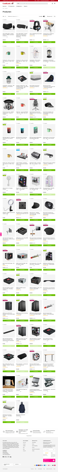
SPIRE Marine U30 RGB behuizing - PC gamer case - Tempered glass (48, 264)
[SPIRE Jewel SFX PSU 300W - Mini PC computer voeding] (22, 256)
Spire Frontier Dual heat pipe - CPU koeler (8, 264)
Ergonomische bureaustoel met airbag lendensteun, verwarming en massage (36, 113)
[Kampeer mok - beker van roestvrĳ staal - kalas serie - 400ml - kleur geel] (9, 156)
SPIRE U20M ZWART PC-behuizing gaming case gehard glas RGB (35, 339)
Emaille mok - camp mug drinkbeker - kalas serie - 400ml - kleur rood (22, 112)
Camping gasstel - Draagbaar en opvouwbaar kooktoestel (48, 34)
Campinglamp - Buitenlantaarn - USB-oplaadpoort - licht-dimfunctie (49, 61)
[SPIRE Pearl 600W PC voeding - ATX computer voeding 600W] (36, 281)
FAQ (35, 0)
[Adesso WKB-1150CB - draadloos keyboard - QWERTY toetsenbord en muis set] (9, 27)
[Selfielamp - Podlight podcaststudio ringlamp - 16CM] (9, 205)
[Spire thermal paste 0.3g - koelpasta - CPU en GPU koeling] (49, 306)
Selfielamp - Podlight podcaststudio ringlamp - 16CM (9, 213)
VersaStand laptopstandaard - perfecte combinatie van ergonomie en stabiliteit (36, 390)
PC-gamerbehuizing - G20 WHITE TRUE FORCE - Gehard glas (48, 189)
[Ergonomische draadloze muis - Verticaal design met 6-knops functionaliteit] (49, 105)
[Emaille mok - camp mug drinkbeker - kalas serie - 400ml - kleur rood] (22, 105)
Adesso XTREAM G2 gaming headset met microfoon (36, 34)
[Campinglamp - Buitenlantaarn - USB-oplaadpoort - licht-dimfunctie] (49, 53)
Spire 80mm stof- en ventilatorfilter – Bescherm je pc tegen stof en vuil (22, 213)
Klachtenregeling (34, 445)
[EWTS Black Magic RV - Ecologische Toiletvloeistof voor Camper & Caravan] (9, 130)
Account (24, 450)
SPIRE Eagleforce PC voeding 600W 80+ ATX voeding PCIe (22, 238)
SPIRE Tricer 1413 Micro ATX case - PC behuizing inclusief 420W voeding (22, 339)
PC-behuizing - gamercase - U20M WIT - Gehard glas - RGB (35, 189)
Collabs (24, 445)
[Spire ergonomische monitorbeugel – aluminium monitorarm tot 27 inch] (36, 231)
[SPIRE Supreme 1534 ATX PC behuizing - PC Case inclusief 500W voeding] (9, 306)
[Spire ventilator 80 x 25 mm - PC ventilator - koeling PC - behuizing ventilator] (9, 357)
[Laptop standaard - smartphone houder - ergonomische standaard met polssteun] (22, 156)
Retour (33, 444)
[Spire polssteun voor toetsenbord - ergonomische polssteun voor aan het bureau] (49, 281)
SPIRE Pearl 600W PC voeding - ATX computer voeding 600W (36, 288)
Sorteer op (10, 16)
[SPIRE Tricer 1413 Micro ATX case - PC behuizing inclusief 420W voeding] (22, 331)
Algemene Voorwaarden (36, 449)
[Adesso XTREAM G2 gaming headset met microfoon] (36, 27)
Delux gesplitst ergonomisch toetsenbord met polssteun (34, 86)
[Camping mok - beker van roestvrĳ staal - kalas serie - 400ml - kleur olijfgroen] (22, 53)
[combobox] (32, 3)
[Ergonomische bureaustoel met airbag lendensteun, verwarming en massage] (36, 105)
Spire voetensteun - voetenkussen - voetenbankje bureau (22, 364)
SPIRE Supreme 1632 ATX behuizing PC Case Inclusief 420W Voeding (35, 314)
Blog (23, 449)
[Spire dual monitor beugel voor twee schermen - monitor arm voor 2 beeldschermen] (9, 231)
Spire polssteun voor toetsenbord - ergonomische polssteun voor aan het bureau (49, 288)
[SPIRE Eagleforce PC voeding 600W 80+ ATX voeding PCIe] (22, 231)
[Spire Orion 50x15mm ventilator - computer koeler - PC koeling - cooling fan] (9, 281)
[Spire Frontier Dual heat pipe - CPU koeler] (9, 256)
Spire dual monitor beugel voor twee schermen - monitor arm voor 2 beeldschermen (9, 238)
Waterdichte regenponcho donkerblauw (20, 415)
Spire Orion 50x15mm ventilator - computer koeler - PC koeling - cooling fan (8, 288)
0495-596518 (6, 453)
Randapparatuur (19, 6)
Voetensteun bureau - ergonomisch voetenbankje (49, 390)
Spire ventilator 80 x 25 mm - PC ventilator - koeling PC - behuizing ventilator (8, 365)
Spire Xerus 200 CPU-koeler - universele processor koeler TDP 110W (35, 365)
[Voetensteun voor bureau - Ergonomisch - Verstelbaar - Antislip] (9, 408)
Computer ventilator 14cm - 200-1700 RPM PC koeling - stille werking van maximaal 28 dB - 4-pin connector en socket (22, 87)
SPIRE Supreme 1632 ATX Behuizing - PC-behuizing (22, 314)
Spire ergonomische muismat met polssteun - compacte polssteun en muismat (49, 238)
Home (3, 8)
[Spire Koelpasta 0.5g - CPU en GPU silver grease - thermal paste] (36, 256)
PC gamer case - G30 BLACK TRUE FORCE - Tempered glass (22, 189)
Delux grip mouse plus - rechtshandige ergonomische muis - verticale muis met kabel (49, 86)
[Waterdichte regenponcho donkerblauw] (22, 408)
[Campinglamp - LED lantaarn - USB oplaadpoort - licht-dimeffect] (9, 78)
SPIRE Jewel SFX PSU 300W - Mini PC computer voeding (21, 264)
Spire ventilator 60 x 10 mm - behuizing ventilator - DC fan (48, 339)
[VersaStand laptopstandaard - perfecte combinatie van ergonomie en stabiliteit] (36, 382)
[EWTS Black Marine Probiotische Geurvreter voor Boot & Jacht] (22, 130)
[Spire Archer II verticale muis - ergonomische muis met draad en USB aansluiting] (49, 205)
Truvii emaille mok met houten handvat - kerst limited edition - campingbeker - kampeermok (8, 390)
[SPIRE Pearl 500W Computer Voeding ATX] (22, 281)
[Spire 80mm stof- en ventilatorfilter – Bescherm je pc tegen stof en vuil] (22, 205)
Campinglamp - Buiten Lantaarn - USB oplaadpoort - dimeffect (35, 61)
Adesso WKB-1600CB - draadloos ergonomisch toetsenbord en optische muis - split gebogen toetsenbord (21, 35)
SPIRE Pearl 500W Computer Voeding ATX (21, 288)
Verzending (34, 442)
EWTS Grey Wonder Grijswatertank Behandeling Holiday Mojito (35, 138)
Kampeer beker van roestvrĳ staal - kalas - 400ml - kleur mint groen (49, 138)
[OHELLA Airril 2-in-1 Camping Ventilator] (9, 181)
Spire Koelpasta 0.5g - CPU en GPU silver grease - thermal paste (35, 264)
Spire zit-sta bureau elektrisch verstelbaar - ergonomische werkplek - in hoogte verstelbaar (48, 365)
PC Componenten (11, 6)
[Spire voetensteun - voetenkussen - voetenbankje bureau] (22, 357)
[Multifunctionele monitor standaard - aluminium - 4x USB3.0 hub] (49, 156)
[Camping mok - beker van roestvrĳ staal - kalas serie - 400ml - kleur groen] (9, 53)
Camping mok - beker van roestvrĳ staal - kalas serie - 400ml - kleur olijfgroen (22, 61)
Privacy (33, 447)
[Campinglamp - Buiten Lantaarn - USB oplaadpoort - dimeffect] (36, 53)
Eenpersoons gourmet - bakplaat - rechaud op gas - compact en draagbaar (8, 113)
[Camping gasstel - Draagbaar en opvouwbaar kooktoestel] (49, 27)
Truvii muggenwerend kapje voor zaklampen (21, 390)
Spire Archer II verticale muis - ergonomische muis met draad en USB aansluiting (48, 213)
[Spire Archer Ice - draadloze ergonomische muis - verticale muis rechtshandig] (36, 205)
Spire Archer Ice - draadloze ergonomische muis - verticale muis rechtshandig (35, 213)
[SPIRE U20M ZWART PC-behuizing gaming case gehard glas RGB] (36, 331)
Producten (6, 8)
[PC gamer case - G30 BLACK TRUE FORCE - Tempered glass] (22, 181)
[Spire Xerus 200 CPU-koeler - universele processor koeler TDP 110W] (36, 357)
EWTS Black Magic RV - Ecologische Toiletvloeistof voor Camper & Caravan (9, 138)
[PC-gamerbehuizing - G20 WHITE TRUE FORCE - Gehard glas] (49, 181)
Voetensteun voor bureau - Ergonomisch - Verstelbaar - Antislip (7, 415)
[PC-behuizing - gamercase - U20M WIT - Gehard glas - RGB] (36, 181)
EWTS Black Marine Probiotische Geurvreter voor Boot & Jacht (21, 138)
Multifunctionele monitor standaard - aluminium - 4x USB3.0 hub (49, 163)
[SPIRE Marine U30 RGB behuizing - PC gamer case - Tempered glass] (49, 256)
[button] (55, 3)
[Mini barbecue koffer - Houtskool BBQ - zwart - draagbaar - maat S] (36, 156)
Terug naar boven (29, 435)
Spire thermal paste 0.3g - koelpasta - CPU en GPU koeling (48, 314)
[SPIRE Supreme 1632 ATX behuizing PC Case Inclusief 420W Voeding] (36, 306)
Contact (38, 0)
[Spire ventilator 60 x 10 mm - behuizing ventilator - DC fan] (49, 331)
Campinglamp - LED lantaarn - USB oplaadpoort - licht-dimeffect (8, 86)
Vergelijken (41, 16)
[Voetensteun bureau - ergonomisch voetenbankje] (49, 382)
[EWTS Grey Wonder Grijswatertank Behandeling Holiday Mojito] (36, 130)
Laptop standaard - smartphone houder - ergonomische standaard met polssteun (22, 163)
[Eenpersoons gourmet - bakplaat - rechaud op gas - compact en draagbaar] (9, 105)
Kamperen (25, 6)
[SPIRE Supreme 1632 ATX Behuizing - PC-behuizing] (22, 306)
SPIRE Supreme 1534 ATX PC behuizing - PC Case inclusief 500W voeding (9, 314)
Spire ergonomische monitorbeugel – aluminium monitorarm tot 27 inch (36, 238)
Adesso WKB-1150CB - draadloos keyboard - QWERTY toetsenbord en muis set (8, 34)
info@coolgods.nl (7, 454)
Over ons (24, 442)
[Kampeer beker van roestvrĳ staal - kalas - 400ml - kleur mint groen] (49, 130)
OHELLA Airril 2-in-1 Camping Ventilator (7, 189)
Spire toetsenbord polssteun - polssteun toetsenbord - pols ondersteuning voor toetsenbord (8, 339)
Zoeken (33, 450)
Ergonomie (4, 6)
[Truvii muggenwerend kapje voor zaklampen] (22, 382)
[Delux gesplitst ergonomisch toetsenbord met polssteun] (36, 78)
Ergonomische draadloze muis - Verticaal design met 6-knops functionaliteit (48, 113)
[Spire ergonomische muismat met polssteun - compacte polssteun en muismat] (49, 231)
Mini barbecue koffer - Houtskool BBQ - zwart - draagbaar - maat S (35, 163)
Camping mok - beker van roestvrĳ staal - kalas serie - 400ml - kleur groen (8, 61)
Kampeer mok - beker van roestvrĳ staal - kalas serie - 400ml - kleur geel (8, 163)
